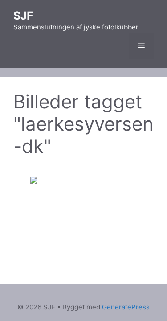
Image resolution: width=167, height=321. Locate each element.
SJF (23, 15)
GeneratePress (126, 307)
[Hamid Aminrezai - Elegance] (83, 212)
